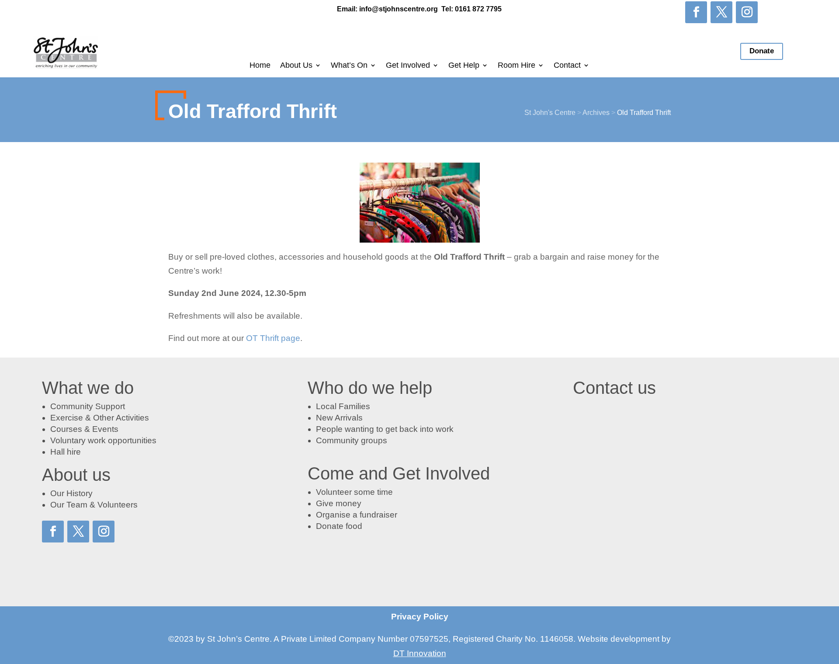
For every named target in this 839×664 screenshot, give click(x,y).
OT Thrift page (273, 338)
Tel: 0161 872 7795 (471, 9)
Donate (761, 51)
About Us (296, 66)
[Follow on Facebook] (696, 12)
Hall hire (65, 451)
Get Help (463, 66)
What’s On (349, 66)
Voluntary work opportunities (103, 440)
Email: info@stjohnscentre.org (387, 9)
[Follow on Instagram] (747, 12)
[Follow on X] (721, 12)
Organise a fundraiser (356, 514)
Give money (338, 503)
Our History (71, 493)
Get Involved (408, 66)
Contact (567, 66)
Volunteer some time (354, 492)
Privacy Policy (419, 616)
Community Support (87, 406)
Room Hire (516, 66)
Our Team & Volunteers (94, 504)
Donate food (339, 526)
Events (105, 429)
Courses (66, 429)
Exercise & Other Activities (99, 417)
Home (260, 66)
